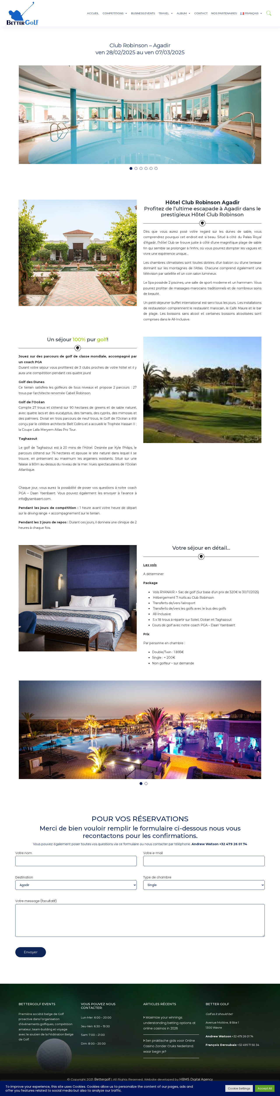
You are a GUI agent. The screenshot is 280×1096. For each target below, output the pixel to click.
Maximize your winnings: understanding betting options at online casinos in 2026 (169, 1023)
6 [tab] (157, 169)
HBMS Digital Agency (196, 1079)
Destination (24, 877)
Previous (17, 115)
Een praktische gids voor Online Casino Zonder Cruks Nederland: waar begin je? (169, 1046)
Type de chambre (157, 877)
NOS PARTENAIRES (224, 13)
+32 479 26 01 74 (242, 1036)
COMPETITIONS (113, 13)
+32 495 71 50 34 (248, 1045)
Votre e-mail (153, 853)
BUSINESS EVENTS (143, 13)
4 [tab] (147, 169)
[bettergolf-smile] (22, 13)
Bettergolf (102, 1079)
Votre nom (23, 853)
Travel (164, 13)
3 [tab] (142, 169)
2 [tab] (137, 169)
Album (182, 13)
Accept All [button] (265, 1088)
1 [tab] (132, 169)
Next (262, 115)
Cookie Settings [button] (239, 1088)
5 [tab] (152, 169)
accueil (93, 13)
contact (201, 13)
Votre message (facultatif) (36, 901)
